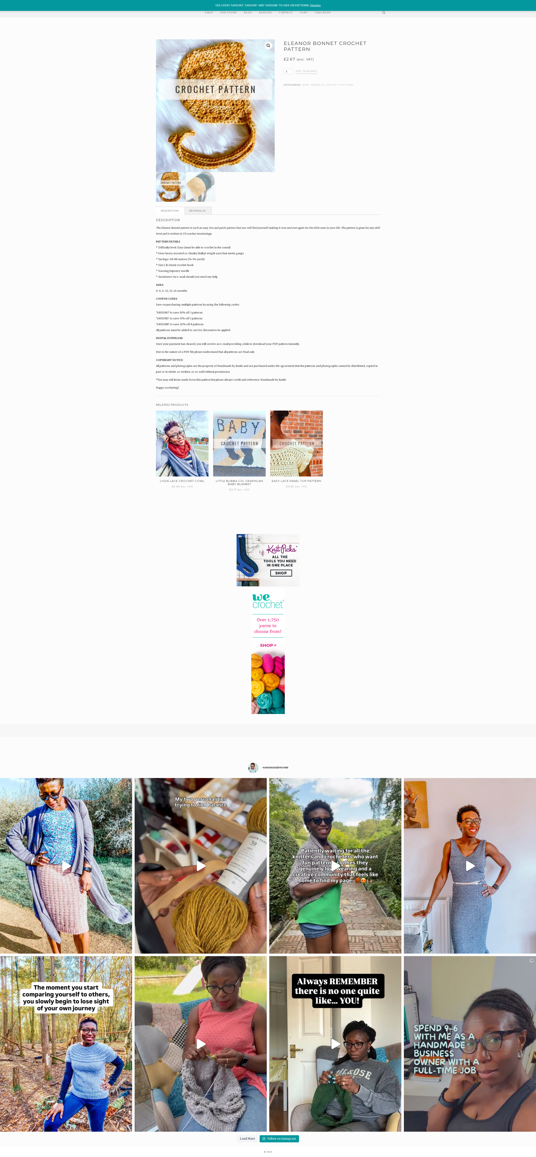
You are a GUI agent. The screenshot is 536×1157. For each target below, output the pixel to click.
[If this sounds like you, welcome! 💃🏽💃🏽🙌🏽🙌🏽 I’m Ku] (335, 866)
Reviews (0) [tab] (197, 210)
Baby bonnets (313, 85)
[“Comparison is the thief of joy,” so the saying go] (66, 1044)
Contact (286, 12)
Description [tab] (170, 210)
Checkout (323, 12)
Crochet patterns (339, 85)
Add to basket (306, 71)
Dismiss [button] (315, 5)
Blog (248, 12)
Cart (304, 12)
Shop (209, 12)
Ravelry (265, 12)
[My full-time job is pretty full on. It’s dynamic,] (470, 1044)
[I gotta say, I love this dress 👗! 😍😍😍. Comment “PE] (470, 866)
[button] (268, 45)
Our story (228, 12)
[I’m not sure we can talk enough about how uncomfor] (201, 1044)
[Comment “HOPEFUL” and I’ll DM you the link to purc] (66, 866)
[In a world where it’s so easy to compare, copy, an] (335, 1044)
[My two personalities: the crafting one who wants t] (201, 866)
